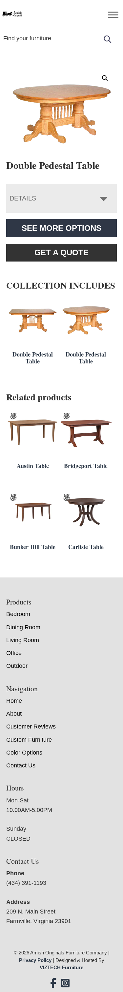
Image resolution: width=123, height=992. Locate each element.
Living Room (22, 640)
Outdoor (17, 666)
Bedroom (18, 614)
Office (14, 653)
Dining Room (23, 627)
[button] (105, 78)
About (14, 713)
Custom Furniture (29, 739)
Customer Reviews (31, 726)
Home (14, 701)
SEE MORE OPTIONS (61, 228)
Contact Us (20, 765)
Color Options (24, 752)
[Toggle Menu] (113, 15)
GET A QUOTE (61, 252)
